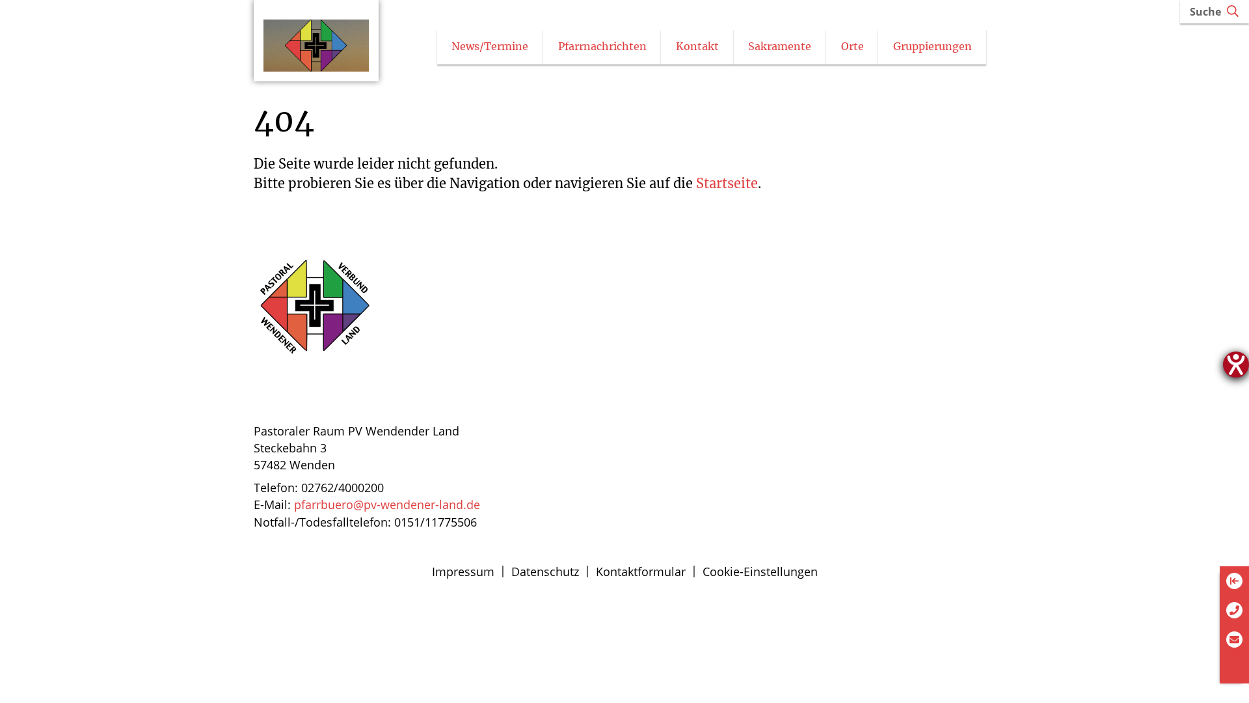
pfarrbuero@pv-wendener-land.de (387, 504)
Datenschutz (545, 571)
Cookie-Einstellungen (760, 571)
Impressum (463, 571)
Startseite (727, 183)
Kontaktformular (641, 571)
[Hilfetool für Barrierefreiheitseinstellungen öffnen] (1236, 365)
